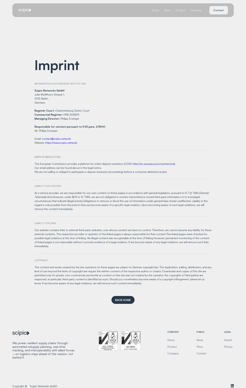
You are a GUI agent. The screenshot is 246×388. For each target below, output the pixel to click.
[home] (24, 10)
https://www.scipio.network (61, 142)
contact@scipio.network (56, 138)
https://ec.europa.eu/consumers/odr (154, 163)
